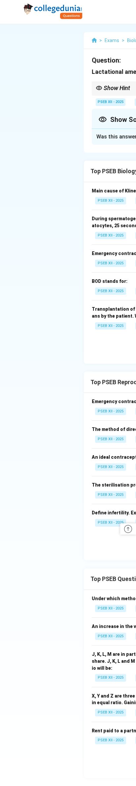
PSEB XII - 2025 (110, 102)
